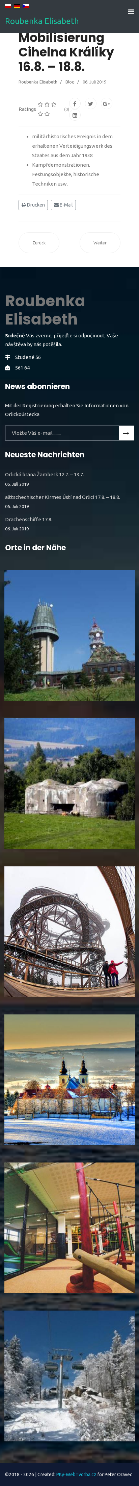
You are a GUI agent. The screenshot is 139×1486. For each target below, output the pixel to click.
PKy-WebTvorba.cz (76, 1474)
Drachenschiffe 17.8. (28, 524)
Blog (70, 81)
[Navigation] (131, 12)
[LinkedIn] (75, 115)
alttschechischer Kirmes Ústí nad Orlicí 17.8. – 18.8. (62, 501)
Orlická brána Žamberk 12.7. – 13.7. (44, 479)
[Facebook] (75, 103)
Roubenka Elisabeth (42, 21)
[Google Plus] (106, 103)
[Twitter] (90, 103)
